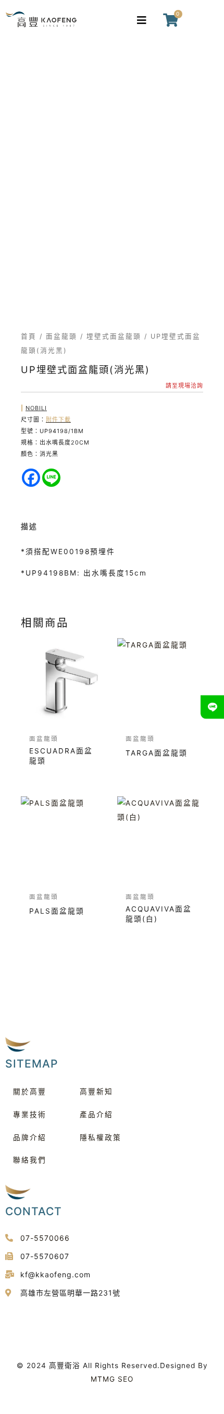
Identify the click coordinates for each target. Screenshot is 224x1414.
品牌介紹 (29, 1137)
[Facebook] (31, 478)
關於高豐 (29, 1091)
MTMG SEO (112, 1379)
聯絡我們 (29, 1160)
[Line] (51, 478)
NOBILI (36, 408)
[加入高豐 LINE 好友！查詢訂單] (212, 707)
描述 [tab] (29, 526)
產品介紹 (96, 1114)
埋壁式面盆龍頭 (113, 336)
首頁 (28, 336)
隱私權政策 (100, 1137)
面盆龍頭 (61, 336)
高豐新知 (96, 1091)
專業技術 (29, 1114)
